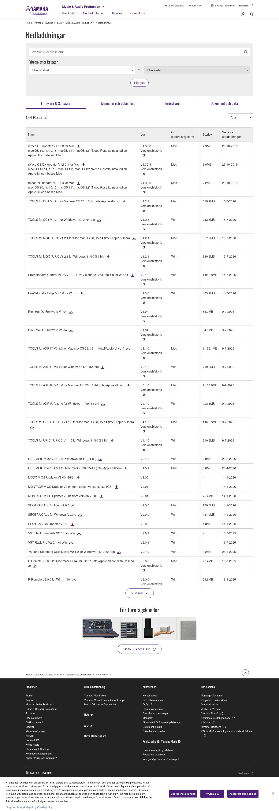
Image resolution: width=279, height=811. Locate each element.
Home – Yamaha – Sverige (39, 22)
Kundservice (195, 5)
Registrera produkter (154, 754)
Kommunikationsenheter (39, 753)
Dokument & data (152, 726)
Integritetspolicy (26, 807)
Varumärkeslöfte (210, 704)
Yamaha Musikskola (95, 695)
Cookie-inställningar (183, 793)
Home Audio (32, 744)
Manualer (148, 718)
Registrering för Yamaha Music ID (161, 741)
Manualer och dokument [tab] (118, 103)
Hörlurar (30, 735)
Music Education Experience (100, 704)
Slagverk (30, 726)
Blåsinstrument (34, 718)
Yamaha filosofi (209, 713)
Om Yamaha (208, 686)
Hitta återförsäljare (174, 5)
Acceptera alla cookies (242, 793)
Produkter (68, 13)
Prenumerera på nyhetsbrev (158, 750)
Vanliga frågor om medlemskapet (161, 759)
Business (243, 5)
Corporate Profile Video (214, 700)
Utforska (116, 13)
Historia (205, 722)
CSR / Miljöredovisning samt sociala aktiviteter (227, 731)
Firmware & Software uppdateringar (162, 722)
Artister (88, 725)
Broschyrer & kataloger (155, 713)
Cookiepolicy (45, 807)
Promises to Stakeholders (215, 718)
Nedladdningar (93, 13)
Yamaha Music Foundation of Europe (104, 700)
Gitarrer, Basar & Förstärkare (41, 709)
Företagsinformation (212, 695)
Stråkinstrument (34, 722)
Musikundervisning (94, 686)
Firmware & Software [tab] (55, 103)
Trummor (30, 713)
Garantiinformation (153, 700)
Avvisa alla (212, 793)
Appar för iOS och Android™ (41, 758)
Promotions (137, 13)
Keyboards (31, 700)
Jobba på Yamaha (211, 709)
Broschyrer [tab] (172, 103)
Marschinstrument (35, 731)
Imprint (11, 807)
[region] (139, 794)
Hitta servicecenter (153, 709)
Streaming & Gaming (37, 749)
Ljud (59, 22)
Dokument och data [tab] (224, 103)
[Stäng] (273, 793)
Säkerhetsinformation (154, 731)
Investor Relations (211, 726)
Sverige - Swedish (224, 5)
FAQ (145, 704)
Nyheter (88, 714)
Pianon (29, 695)
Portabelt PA (32, 740)
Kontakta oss (150, 695)
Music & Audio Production (81, 6)
